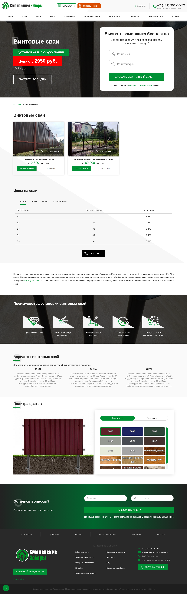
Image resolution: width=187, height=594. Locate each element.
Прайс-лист (54, 534)
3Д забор (79, 568)
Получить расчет (53, 151)
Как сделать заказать (116, 552)
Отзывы (78, 534)
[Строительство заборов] (22, 6)
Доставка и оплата (92, 16)
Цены (24, 16)
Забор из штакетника (84, 563)
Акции (52, 16)
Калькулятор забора (116, 568)
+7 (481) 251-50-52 (171, 5)
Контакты (176, 16)
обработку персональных (140, 85)
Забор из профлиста (84, 557)
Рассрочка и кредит (107, 534)
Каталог (10, 16)
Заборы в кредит (155, 16)
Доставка (111, 557)
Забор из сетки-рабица (85, 573)
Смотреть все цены (32, 79)
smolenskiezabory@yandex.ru (155, 552)
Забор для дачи (82, 552)
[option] (23, 202)
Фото (38, 16)
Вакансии (135, 16)
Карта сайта (18, 579)
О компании (69, 16)
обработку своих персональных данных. (153, 517)
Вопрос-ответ (115, 16)
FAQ (108, 563)
